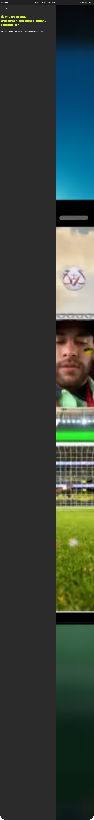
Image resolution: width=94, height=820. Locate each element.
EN (92, 2)
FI (90, 2)
